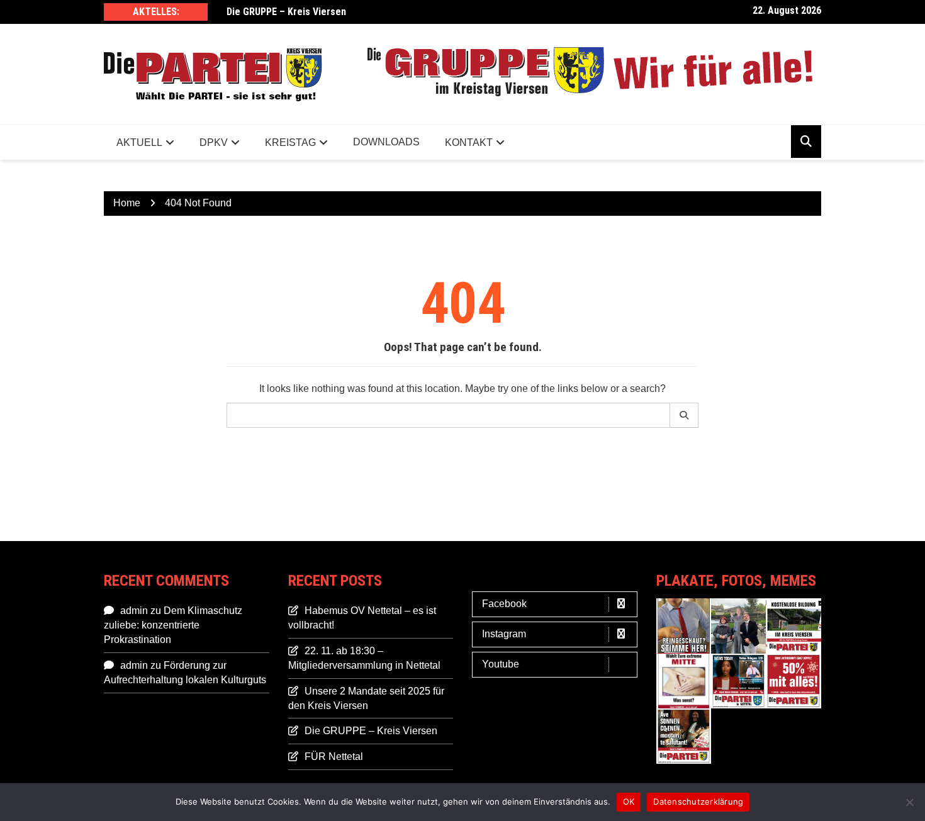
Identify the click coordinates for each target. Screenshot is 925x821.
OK (629, 801)
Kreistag (290, 142)
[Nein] (909, 802)
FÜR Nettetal (334, 756)
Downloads (386, 142)
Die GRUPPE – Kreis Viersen (286, 12)
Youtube (500, 664)
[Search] (684, 415)
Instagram (504, 633)
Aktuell (139, 142)
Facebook (504, 603)
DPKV (213, 142)
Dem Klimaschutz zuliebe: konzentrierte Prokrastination (173, 625)
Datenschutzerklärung (698, 801)
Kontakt (469, 142)
